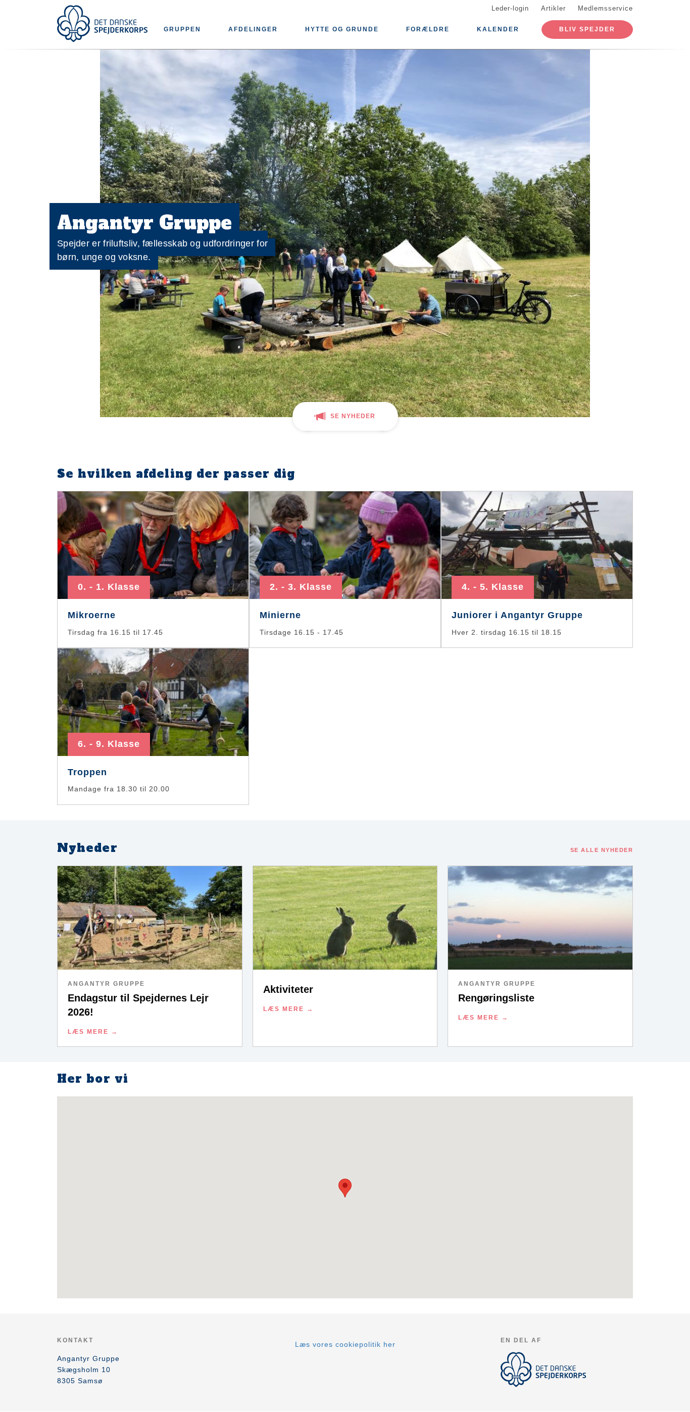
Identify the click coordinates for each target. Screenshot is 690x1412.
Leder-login (510, 8)
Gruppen (182, 29)
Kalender (498, 29)
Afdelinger (253, 29)
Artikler (553, 8)
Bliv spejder (587, 29)
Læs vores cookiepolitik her (345, 1344)
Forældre (428, 29)
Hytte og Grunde (342, 29)
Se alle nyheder (601, 850)
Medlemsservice (605, 8)
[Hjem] (102, 23)
